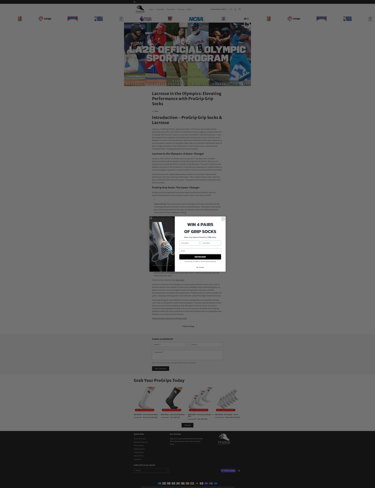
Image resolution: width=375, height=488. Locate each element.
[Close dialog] (223, 219)
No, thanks (200, 267)
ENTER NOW (200, 256)
